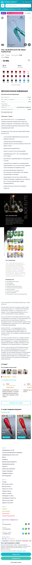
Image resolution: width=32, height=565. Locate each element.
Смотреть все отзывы (16, 403)
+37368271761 (27, 2)
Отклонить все (16, 558)
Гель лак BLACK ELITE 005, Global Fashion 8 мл (23, 430)
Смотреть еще (5, 412)
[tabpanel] (16, 386)
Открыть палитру (16, 84)
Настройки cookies (16, 562)
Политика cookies (21, 550)
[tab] (4, 364)
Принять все (16, 554)
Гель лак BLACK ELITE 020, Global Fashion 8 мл (8, 430)
